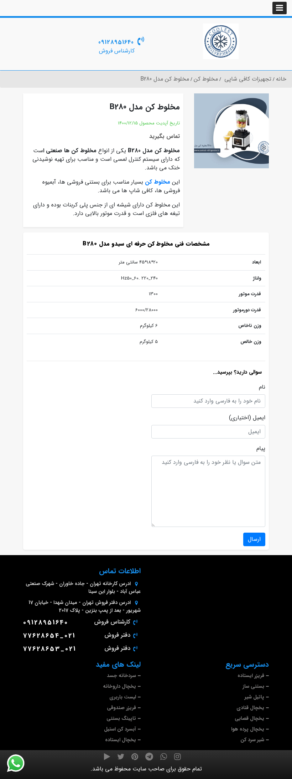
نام (262, 387)
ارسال (254, 539)
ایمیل (259, 418)
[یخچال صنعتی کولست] (221, 41)
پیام (260, 448)
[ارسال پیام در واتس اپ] (20, 763)
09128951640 (116, 42)
